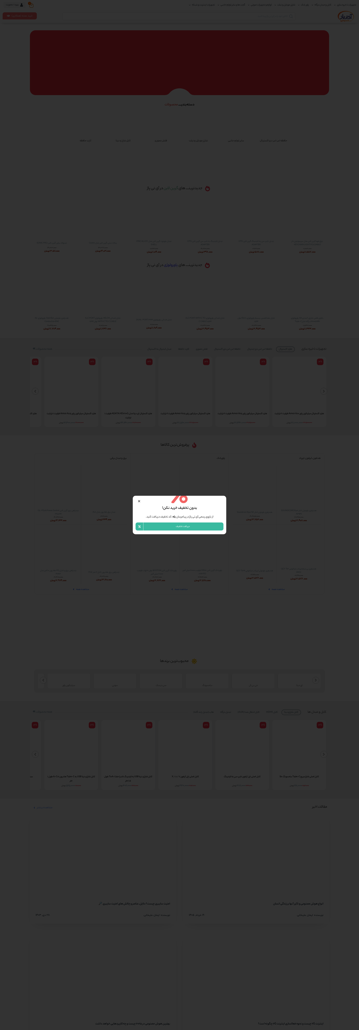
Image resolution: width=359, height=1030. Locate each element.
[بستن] (139, 501)
